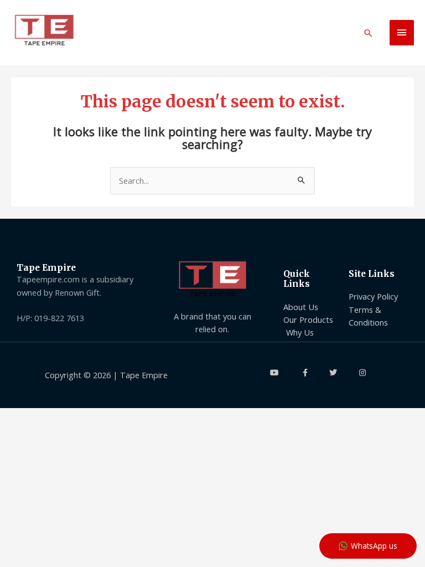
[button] (368, 33)
